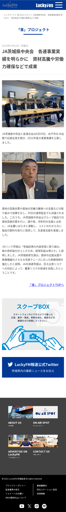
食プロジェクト (23, 14)
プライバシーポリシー (16, 485)
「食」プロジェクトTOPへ (46, 284)
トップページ (9, 14)
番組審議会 (42, 485)
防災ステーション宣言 (47, 489)
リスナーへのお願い (15, 493)
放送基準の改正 (13, 489)
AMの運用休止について (16, 497)
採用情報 (41, 493)
